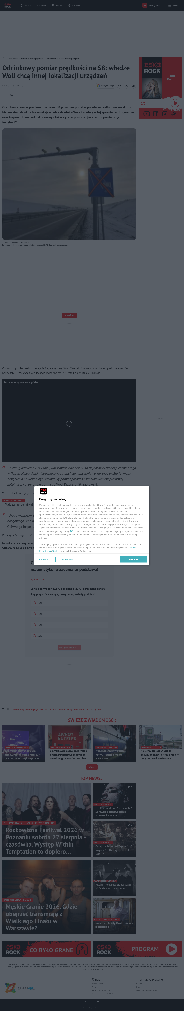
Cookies (56, 551)
